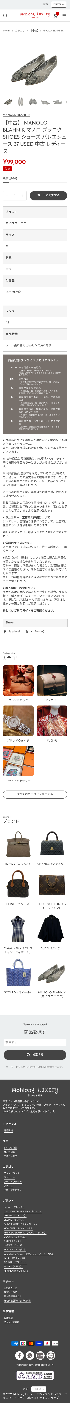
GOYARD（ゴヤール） (15, 1237)
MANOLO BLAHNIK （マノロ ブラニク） (25, 1233)
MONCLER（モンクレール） (18, 1229)
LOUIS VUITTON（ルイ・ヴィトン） (23, 1212)
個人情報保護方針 (13, 1296)
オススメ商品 (10, 1156)
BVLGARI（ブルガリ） (15, 1262)
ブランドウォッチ (13, 1182)
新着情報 (8, 1131)
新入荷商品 (9, 1152)
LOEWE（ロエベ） (13, 1245)
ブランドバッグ (11, 1173)
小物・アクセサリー (14, 1190)
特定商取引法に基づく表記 (17, 1301)
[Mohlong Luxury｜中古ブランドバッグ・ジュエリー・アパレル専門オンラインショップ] (35, 15)
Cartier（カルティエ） (15, 1258)
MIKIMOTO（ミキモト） (16, 1271)
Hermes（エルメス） (14, 1207)
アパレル (8, 1186)
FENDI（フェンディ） (15, 1250)
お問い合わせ (10, 1292)
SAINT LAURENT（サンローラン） (22, 1224)
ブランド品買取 (11, 1322)
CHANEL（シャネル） (15, 1216)
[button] (5, 15)
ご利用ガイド (10, 1288)
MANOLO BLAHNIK (16, 115)
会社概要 (8, 1318)
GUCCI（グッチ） (13, 1241)
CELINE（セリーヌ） (15, 1220)
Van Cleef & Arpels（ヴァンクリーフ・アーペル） (29, 1254)
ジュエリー (9, 1178)
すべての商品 (10, 1148)
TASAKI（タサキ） (13, 1267)
